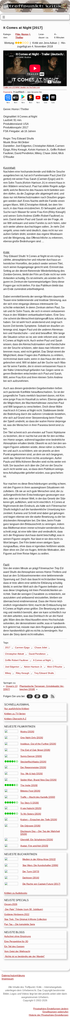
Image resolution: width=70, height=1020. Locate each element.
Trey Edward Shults (44, 673)
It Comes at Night (42, 660)
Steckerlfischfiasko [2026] (33, 761)
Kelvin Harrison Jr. (33, 666)
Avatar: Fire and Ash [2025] (34, 845)
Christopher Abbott (14, 654)
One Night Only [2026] (31, 737)
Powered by (8, 92)
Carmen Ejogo (22, 647)
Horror (24, 34)
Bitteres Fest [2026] (30, 791)
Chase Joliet (41, 647)
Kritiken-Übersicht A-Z (15, 718)
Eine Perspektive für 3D (16, 941)
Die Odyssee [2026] (30, 825)
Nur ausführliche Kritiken (16, 708)
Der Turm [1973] (30, 871)
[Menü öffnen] (4, 17)
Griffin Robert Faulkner (16, 660)
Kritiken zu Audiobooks (15, 893)
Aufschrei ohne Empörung (17, 936)
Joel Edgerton (12, 666)
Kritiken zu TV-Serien (15, 713)
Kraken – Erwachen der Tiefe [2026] (38, 819)
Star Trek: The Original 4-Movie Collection (25, 919)
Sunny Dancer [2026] (31, 756)
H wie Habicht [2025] (30, 808)
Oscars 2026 (10, 904)
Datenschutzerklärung (13, 975)
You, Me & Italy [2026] (31, 773)
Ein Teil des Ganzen (14, 946)
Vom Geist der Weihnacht (17, 951)
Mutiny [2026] (27, 731)
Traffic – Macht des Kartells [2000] (37, 797)
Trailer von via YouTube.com (21, 87)
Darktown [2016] (30, 877)
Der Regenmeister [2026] (33, 767)
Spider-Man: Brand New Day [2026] (38, 779)
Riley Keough (22, 673)
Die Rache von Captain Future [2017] (41, 884)
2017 (7, 647)
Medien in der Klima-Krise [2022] (39, 859)
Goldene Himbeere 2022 (16, 914)
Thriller (19, 37)
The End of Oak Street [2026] (35, 750)
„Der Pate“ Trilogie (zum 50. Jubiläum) (23, 909)
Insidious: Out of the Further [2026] (38, 743)
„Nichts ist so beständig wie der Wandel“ (24, 956)
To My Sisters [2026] (30, 813)
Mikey (8, 673)
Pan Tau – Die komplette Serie (19, 924)
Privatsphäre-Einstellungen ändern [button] (50, 1008)
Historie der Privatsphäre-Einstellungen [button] (48, 1015)
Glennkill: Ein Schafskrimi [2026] (36, 839)
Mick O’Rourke (54, 666)
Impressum (8, 978)
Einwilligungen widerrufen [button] (55, 1011)
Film (17, 34)
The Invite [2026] (28, 785)
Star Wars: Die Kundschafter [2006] (40, 865)
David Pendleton (37, 654)
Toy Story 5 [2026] (29, 802)
